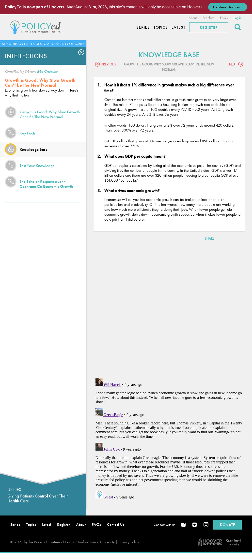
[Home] (36, 26)
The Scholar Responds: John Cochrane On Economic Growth (46, 184)
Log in (238, 18)
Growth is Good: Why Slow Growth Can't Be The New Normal (50, 114)
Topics (161, 27)
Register (209, 27)
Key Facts (27, 133)
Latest (178, 27)
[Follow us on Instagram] (206, 525)
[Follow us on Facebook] (183, 525)
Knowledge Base (33, 149)
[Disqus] (169, 310)
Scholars (208, 18)
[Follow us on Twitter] (194, 525)
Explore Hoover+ (227, 7)
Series (143, 27)
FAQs (224, 18)
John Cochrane (47, 71)
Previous (108, 64)
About (193, 18)
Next (233, 64)
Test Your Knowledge (37, 165)
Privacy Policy (129, 542)
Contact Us (115, 524)
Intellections (26, 56)
